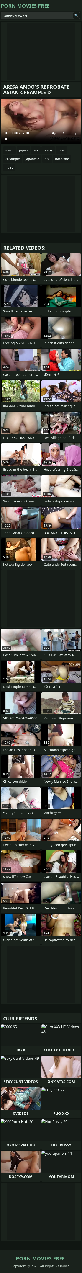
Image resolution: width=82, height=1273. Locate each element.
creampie (12, 159)
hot (47, 159)
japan (23, 150)
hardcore (62, 159)
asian (9, 150)
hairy (9, 167)
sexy (61, 150)
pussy (48, 150)
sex (35, 150)
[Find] (76, 15)
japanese (32, 159)
